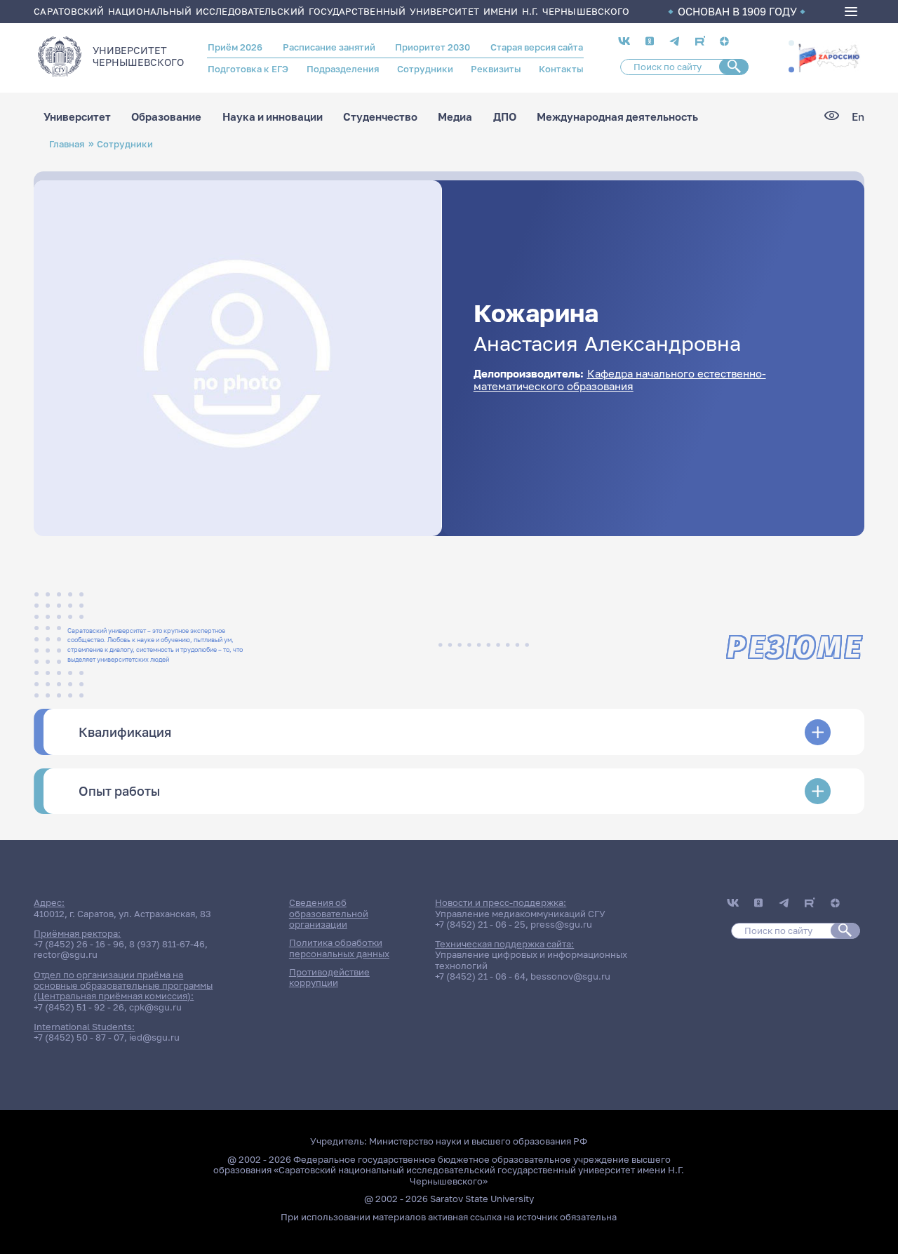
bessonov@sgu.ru (570, 976)
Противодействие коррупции (329, 977)
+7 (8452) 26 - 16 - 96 (79, 943)
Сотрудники (425, 68)
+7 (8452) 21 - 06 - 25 (480, 924)
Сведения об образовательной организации (328, 913)
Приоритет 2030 (432, 47)
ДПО (504, 117)
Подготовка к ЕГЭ (248, 68)
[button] (791, 43)
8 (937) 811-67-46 (167, 943)
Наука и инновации (272, 117)
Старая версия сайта (536, 47)
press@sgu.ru (561, 924)
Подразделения (343, 68)
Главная (66, 143)
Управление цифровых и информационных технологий (531, 959)
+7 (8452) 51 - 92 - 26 (79, 1007)
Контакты (561, 68)
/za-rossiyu (829, 57)
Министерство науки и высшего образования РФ (478, 1141)
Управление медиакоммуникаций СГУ (520, 913)
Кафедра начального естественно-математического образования (620, 380)
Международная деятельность (617, 117)
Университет (77, 117)
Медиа (455, 117)
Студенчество (380, 117)
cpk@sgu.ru (155, 1007)
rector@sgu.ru (66, 954)
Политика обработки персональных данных (339, 948)
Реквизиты (496, 68)
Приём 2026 (235, 47)
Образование (166, 117)
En (858, 117)
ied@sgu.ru (154, 1037)
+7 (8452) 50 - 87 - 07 (79, 1037)
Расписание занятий (329, 47)
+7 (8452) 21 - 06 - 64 (480, 976)
